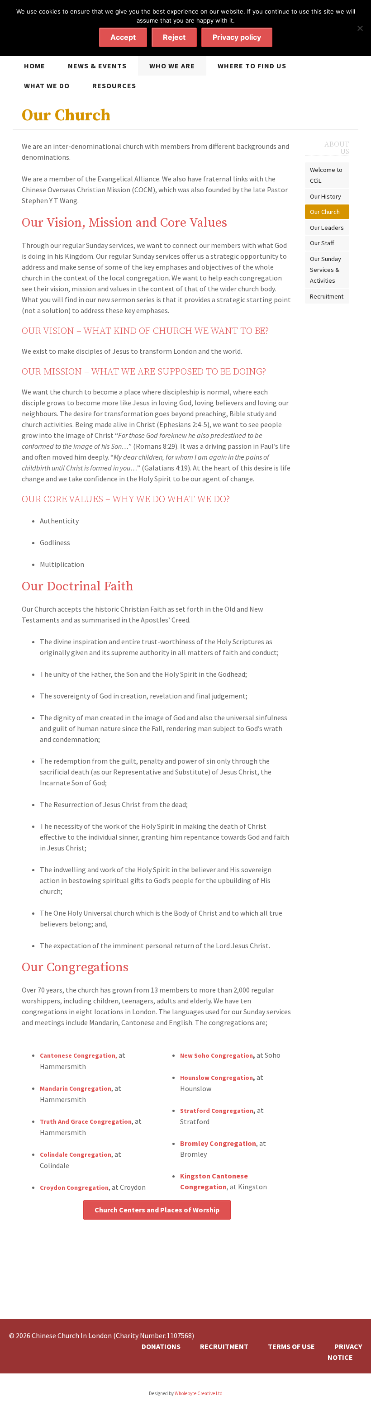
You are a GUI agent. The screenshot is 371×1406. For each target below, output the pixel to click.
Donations (161, 1346)
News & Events (97, 65)
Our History (325, 196)
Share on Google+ (188, 1280)
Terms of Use (291, 1346)
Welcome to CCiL (326, 175)
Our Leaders (327, 227)
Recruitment (326, 296)
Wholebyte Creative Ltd (199, 1393)
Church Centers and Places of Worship (157, 1209)
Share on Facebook (156, 1280)
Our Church (325, 212)
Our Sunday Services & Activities (325, 270)
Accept (123, 37)
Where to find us (252, 65)
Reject (174, 37)
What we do (47, 85)
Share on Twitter (172, 1280)
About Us (336, 148)
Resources (114, 85)
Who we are (172, 65)
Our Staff (322, 243)
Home (34, 65)
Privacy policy (237, 37)
